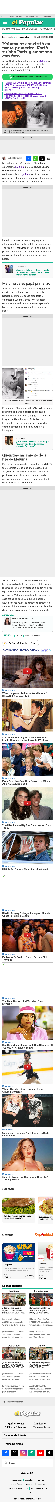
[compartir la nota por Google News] (48, 158)
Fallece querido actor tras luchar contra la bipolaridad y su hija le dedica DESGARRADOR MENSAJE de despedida (25, 95)
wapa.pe (29, 1484)
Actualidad (46, 29)
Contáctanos (40, 1423)
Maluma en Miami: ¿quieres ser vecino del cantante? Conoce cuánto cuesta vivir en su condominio (33, 272)
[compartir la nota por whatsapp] (35, 158)
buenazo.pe (40, 1484)
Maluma (43, 61)
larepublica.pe (16, 1480)
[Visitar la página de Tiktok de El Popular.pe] (49, 1453)
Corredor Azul (32, 16)
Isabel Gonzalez (14, 158)
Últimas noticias (11, 29)
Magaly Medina (16, 16)
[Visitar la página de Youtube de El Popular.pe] (40, 1453)
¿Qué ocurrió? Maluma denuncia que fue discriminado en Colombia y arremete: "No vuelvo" (32, 443)
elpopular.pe (29, 1480)
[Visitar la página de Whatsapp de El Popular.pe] (31, 1453)
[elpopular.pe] (27, 26)
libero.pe (40, 1480)
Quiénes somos (16, 1423)
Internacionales (22, 37)
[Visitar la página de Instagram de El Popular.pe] (23, 1453)
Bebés (27, 635)
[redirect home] (27, 1414)
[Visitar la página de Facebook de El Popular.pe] (5, 1453)
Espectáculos (29, 29)
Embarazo (36, 635)
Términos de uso (41, 1427)
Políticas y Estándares (16, 1427)
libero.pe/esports (16, 1484)
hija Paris (25, 174)
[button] (5, 22)
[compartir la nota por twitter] (42, 158)
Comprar (29, 1275)
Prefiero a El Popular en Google (23, 643)
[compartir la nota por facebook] (29, 158)
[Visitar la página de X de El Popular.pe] (14, 1453)
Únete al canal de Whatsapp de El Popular (30, 77)
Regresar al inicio (15, 1402)
